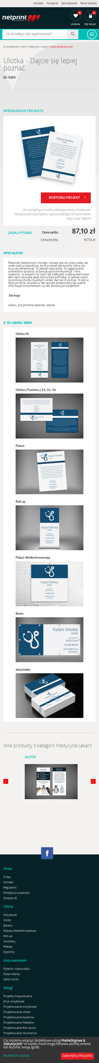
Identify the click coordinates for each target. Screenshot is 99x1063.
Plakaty (7, 947)
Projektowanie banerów (18, 1017)
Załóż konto (11, 979)
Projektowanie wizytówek (20, 1007)
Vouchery (9, 941)
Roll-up (7, 936)
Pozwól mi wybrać (16, 1056)
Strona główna (10, 47)
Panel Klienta (88, 3)
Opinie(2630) (69, 3)
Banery (7, 925)
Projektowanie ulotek (17, 1012)
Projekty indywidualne (17, 996)
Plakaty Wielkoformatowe (19, 931)
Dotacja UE (10, 898)
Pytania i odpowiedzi (16, 969)
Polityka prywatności (16, 893)
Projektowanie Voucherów (20, 1033)
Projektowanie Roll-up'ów (19, 1028)
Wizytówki (10, 915)
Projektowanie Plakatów (18, 1022)
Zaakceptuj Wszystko (77, 1056)
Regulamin (10, 887)
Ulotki (23, 47)
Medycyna (34, 47)
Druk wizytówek (13, 1001)
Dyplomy (9, 952)
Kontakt (38, 3)
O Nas (7, 877)
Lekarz (44, 47)
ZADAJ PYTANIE (20, 233)
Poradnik (52, 3)
